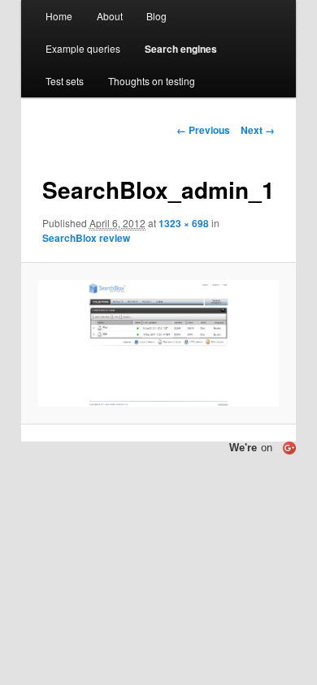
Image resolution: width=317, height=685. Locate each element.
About (110, 16)
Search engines (181, 48)
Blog (156, 16)
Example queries (83, 48)
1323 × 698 (183, 223)
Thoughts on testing (151, 81)
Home (59, 16)
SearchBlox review (86, 237)
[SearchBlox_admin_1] (158, 343)
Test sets (65, 81)
